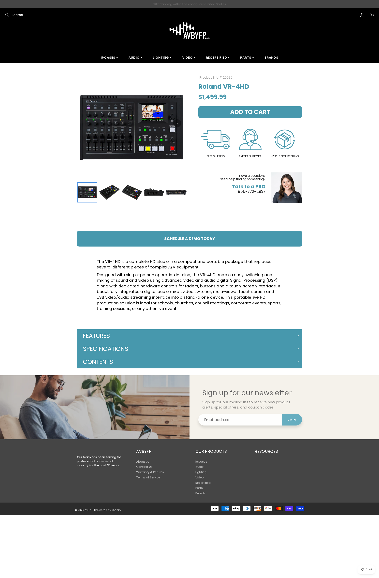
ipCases (108, 57)
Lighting (161, 57)
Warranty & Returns (150, 472)
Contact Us (144, 467)
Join (292, 420)
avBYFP (89, 510)
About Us (142, 462)
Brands (271, 57)
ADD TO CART (250, 112)
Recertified (217, 57)
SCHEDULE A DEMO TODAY (189, 238)
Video (188, 57)
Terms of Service (148, 477)
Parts (246, 57)
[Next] (177, 123)
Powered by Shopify (108, 510)
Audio (135, 57)
